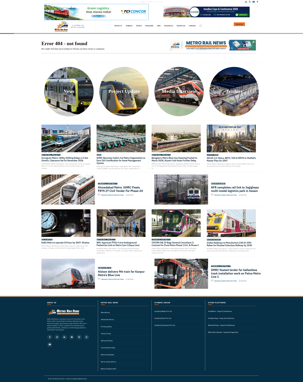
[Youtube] (253, 2)
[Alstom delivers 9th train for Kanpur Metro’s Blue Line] (68, 277)
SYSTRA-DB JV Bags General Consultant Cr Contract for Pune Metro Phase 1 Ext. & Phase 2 (175, 244)
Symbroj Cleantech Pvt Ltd (164, 325)
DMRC (99, 155)
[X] (79, 337)
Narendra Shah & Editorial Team (112, 195)
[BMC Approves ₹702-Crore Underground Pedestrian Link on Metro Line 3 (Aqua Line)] (121, 226)
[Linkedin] (64, 337)
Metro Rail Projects (51, 155)
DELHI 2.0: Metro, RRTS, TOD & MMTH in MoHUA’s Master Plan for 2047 (231, 159)
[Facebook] (257, 2)
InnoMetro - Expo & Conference (220, 311)
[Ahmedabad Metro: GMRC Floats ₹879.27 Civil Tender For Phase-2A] (68, 193)
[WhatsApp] (86, 337)
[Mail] (71, 337)
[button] (200, 25)
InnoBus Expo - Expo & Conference (221, 318)
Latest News (213, 155)
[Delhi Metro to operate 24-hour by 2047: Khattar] (66, 226)
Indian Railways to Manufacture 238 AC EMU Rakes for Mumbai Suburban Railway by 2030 (229, 244)
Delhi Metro (47, 239)
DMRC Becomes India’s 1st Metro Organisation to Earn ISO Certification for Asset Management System (121, 160)
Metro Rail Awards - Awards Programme (223, 332)
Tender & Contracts (108, 183)
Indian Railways (218, 183)
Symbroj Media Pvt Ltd (163, 311)
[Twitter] (250, 2)
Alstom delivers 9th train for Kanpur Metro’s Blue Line (121, 273)
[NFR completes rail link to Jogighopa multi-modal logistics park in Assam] (181, 193)
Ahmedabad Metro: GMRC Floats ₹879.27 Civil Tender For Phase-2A (120, 189)
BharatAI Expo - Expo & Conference (221, 325)
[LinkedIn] (246, 2)
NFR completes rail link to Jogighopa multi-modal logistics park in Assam (235, 189)
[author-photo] (99, 195)
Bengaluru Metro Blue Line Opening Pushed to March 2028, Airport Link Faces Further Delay (174, 159)
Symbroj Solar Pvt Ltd (162, 318)
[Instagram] (57, 337)
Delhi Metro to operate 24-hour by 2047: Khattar (65, 242)
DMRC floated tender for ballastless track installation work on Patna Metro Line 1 (236, 273)
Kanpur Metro (104, 268)
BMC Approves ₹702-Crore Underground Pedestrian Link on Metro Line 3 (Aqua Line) (118, 244)
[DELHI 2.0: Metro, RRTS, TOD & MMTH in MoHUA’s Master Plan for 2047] (231, 142)
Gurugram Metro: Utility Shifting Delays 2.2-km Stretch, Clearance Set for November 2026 (64, 159)
